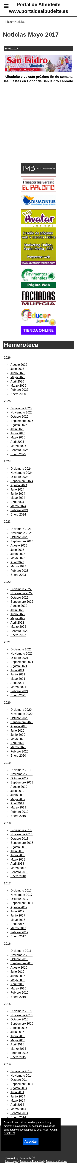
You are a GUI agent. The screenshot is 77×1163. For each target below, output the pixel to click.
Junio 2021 (17, 674)
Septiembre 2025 (21, 420)
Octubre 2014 (19, 1079)
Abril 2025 (17, 441)
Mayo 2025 (17, 437)
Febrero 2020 (19, 751)
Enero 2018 (18, 876)
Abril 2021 (17, 682)
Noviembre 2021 (21, 653)
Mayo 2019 (17, 799)
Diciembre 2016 (21, 950)
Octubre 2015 (19, 1019)
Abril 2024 (17, 502)
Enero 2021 (18, 695)
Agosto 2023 (18, 545)
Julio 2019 (17, 790)
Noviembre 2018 (21, 834)
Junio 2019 (17, 795)
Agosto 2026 (18, 364)
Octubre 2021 (19, 657)
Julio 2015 (17, 1032)
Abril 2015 (17, 1044)
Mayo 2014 (17, 1100)
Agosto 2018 (18, 847)
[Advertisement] (32, 132)
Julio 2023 (17, 549)
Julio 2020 (17, 730)
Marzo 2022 (18, 626)
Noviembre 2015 (21, 1015)
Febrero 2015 (19, 1052)
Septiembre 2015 (21, 1023)
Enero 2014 (18, 1117)
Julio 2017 (17, 911)
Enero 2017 (18, 936)
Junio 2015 (17, 1036)
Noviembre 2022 (21, 593)
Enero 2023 (18, 574)
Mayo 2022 (17, 618)
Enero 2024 (18, 514)
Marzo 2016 (18, 988)
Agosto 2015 (18, 1027)
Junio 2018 (17, 855)
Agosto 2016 (18, 967)
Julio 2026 (17, 368)
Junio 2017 (17, 915)
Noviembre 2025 (21, 412)
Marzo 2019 (18, 807)
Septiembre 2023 (21, 541)
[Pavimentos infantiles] (38, 286)
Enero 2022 (18, 635)
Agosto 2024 (18, 485)
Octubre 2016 (19, 959)
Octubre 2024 (19, 476)
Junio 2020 (17, 734)
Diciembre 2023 (21, 528)
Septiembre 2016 (21, 963)
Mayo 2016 (17, 980)
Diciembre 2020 (21, 709)
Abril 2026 (17, 381)
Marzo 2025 (18, 445)
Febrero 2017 (19, 932)
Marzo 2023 (18, 566)
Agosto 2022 (18, 605)
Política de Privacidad (32, 1161)
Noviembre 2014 (21, 1075)
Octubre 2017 (19, 898)
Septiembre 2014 (21, 1084)
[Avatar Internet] (38, 263)
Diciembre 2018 (21, 830)
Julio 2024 (17, 489)
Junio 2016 (17, 976)
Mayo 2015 (17, 1040)
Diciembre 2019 (21, 770)
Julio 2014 (17, 1092)
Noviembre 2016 (21, 955)
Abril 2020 (17, 743)
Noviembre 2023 (21, 533)
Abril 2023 (17, 562)
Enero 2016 (18, 996)
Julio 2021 (17, 670)
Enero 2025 (18, 454)
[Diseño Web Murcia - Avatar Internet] (33, 1158)
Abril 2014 (17, 1104)
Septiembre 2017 (21, 903)
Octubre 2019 (19, 778)
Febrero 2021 (19, 691)
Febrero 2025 (19, 450)
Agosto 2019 (18, 786)
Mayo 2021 (17, 678)
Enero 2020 (18, 755)
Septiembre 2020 (21, 722)
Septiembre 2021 (21, 662)
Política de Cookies (56, 1161)
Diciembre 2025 (21, 408)
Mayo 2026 (17, 377)
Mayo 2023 (17, 558)
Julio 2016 (17, 971)
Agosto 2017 (18, 907)
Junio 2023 (17, 553)
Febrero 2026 (19, 389)
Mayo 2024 (17, 497)
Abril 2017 (17, 923)
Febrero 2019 (19, 811)
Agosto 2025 (18, 425)
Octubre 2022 (19, 597)
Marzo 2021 (18, 687)
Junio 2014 (17, 1096)
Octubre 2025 (19, 416)
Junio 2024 (17, 493)
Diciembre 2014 (21, 1071)
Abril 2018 (17, 863)
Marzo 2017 (18, 928)
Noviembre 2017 (21, 894)
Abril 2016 (17, 984)
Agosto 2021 (18, 666)
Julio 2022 (17, 610)
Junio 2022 (17, 614)
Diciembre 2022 (21, 589)
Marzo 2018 (18, 867)
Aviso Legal (11, 1161)
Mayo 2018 (17, 859)
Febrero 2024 (19, 510)
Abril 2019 (17, 803)
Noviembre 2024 (21, 472)
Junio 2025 (17, 433)
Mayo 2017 (17, 919)
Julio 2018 (17, 851)
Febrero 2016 (19, 992)
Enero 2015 (18, 1057)
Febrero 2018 (19, 872)
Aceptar (30, 1141)
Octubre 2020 (19, 718)
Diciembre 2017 (21, 890)
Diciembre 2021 (21, 649)
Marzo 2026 (18, 385)
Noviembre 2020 (21, 713)
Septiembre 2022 (21, 601)
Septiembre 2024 (21, 481)
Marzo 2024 (18, 506)
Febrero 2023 (19, 570)
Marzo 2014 (18, 1109)
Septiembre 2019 (21, 782)
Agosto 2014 (18, 1088)
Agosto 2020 (18, 726)
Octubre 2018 (19, 838)
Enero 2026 (18, 394)
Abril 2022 (17, 622)
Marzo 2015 (18, 1048)
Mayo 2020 (17, 739)
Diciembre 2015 (21, 1011)
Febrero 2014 (19, 1113)
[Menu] (3, 6)
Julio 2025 (17, 429)
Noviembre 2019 (21, 774)
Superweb (25, 1158)
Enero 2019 (18, 815)
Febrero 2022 (19, 631)
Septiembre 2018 (21, 842)
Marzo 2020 (18, 747)
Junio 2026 (17, 373)
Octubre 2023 (19, 537)
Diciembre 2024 (21, 468)
